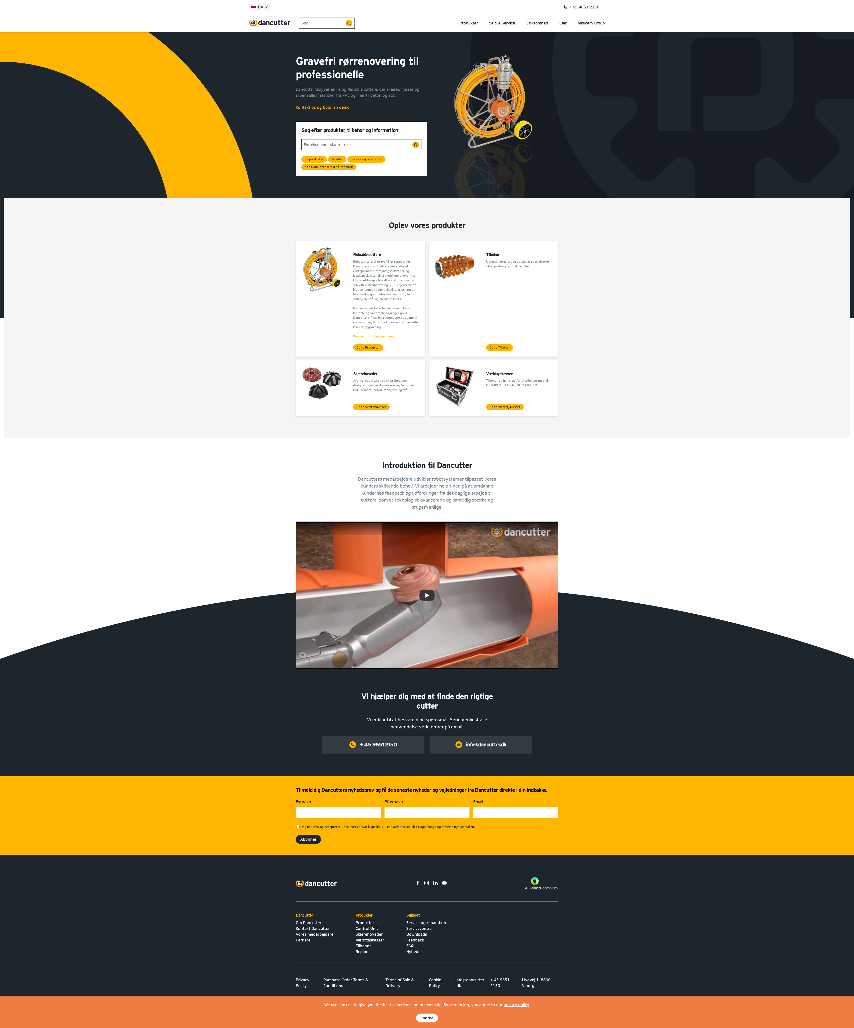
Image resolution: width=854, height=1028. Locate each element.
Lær (563, 23)
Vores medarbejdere (314, 934)
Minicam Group (591, 23)
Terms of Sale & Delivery (399, 983)
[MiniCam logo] (269, 23)
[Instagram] (426, 884)
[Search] (349, 23)
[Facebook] (417, 884)
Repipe (362, 952)
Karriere (303, 940)
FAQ (410, 946)
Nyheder (414, 952)
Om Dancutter (308, 923)
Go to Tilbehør (499, 347)
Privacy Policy (302, 983)
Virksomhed (537, 23)
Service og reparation (366, 159)
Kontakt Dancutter (313, 928)
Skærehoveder (369, 934)
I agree (427, 1018)
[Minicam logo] (316, 884)
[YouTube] (444, 884)
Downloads (416, 934)
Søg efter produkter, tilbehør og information (349, 130)
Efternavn (394, 802)
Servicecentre (419, 928)
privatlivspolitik (370, 826)
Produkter (468, 23)
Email (478, 802)
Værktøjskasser (370, 940)
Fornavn (303, 802)
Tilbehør (337, 159)
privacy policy (516, 1005)
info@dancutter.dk (486, 744)
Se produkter (314, 159)
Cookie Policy (435, 983)
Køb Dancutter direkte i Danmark (329, 167)
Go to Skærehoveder (371, 407)
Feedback (415, 940)
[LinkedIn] (435, 884)
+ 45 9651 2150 (378, 744)
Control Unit (367, 928)
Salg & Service (502, 23)
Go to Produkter (368, 347)
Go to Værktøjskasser (504, 407)
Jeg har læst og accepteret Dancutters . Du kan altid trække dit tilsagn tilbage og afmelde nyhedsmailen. (388, 826)
